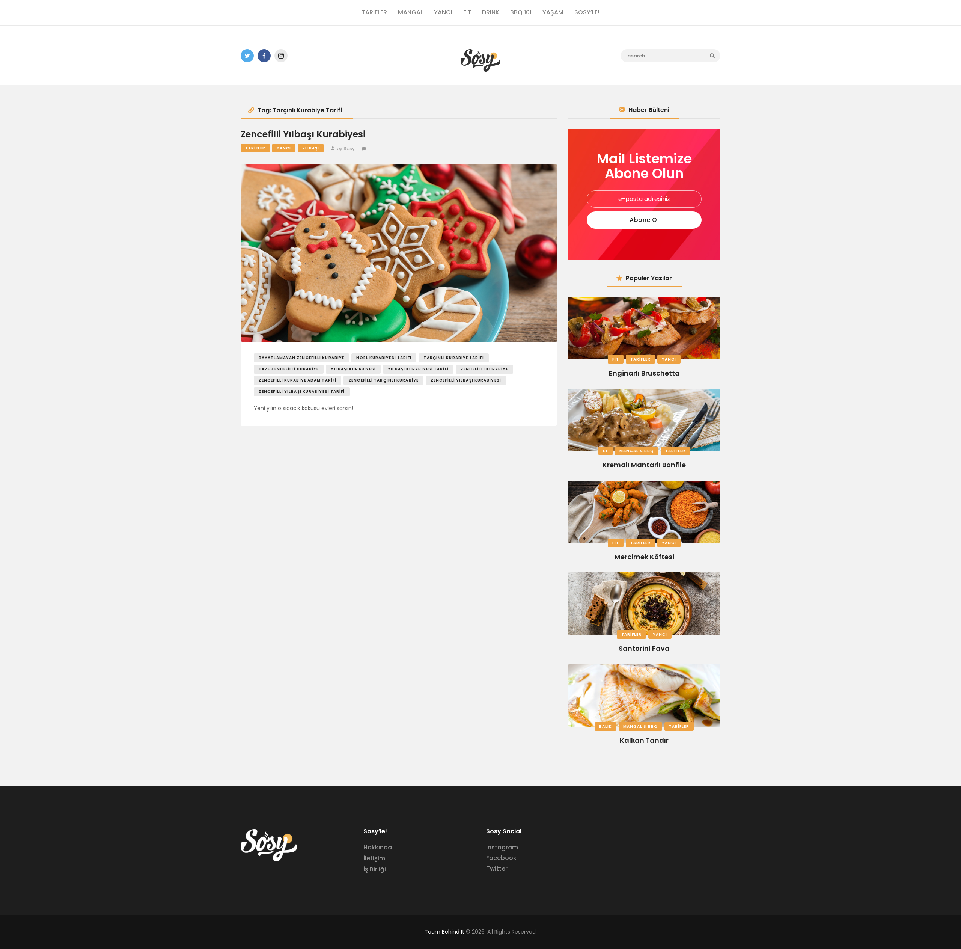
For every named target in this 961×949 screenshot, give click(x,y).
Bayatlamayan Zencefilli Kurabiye (301, 358)
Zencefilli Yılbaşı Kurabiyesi (303, 134)
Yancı (284, 148)
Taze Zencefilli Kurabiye (289, 369)
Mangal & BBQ (636, 451)
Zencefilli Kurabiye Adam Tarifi (297, 380)
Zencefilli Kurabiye (484, 369)
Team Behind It (444, 931)
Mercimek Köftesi (644, 556)
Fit (615, 359)
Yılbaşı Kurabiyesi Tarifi (418, 369)
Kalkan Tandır (644, 740)
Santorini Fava (644, 648)
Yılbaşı (310, 148)
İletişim (374, 858)
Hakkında (377, 847)
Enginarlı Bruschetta (644, 373)
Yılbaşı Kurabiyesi (353, 369)
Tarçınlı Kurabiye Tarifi (453, 358)
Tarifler (255, 148)
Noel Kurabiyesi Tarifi (383, 358)
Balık (605, 726)
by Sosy (346, 148)
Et (605, 451)
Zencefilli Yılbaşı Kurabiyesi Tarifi (302, 391)
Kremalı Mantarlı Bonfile (644, 464)
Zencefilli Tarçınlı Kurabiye (383, 380)
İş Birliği (374, 869)
